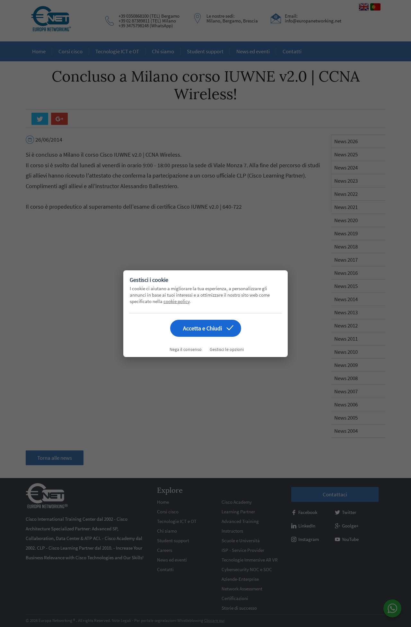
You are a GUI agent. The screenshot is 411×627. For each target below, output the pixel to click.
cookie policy (176, 301)
